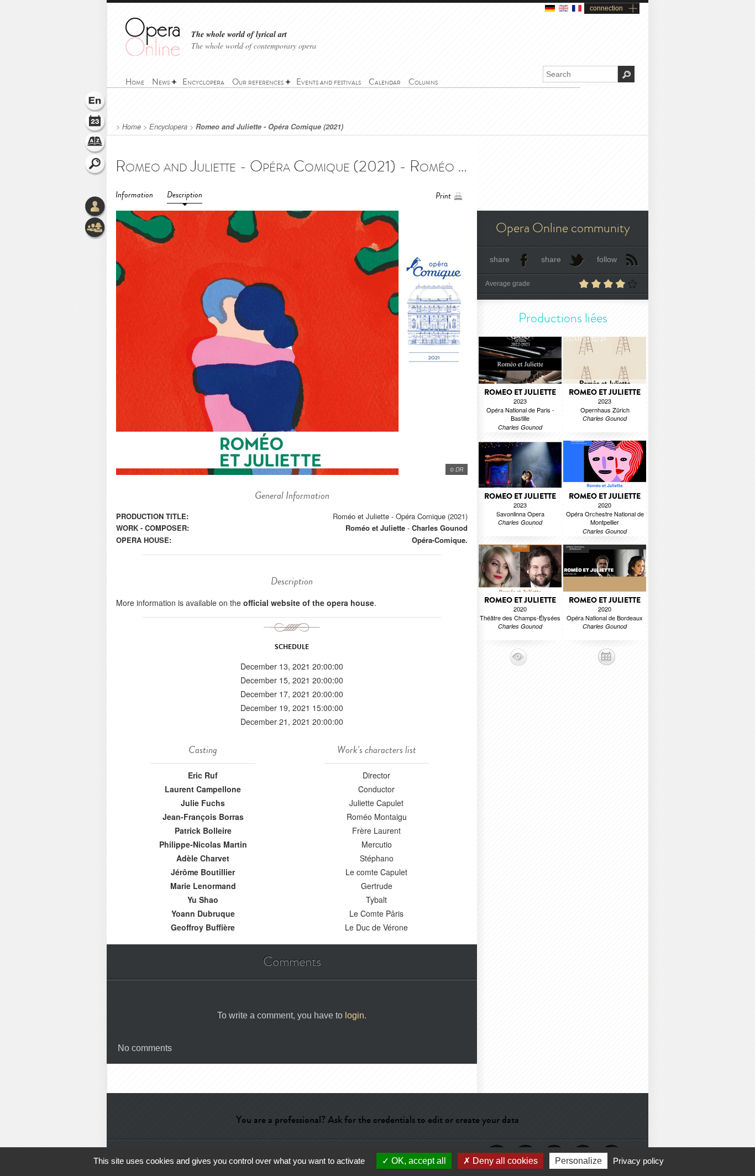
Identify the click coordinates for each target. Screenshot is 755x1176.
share (500, 259)
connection (606, 8)
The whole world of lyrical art (239, 34)
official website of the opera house (308, 602)
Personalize (578, 1160)
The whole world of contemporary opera (253, 45)
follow (607, 259)
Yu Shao (202, 899)
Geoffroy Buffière (203, 927)
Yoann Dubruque (203, 913)
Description (184, 195)
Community (96, 228)
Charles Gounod (440, 527)
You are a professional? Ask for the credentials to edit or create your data (377, 1119)
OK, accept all (417, 1160)
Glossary (96, 144)
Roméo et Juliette (375, 527)
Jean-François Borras (203, 816)
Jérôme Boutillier (203, 871)
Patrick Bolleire (203, 830)
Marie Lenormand (203, 885)
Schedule (96, 123)
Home (131, 127)
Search (96, 165)
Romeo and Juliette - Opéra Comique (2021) (269, 127)
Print (443, 196)
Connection (96, 207)
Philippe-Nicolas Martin (203, 844)
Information (134, 195)
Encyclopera (168, 127)
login (354, 1015)
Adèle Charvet (202, 858)
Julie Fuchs (203, 802)
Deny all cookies (504, 1160)
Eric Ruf (203, 775)
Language (96, 102)
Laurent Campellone (203, 789)
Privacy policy (638, 1160)
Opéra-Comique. (440, 540)
